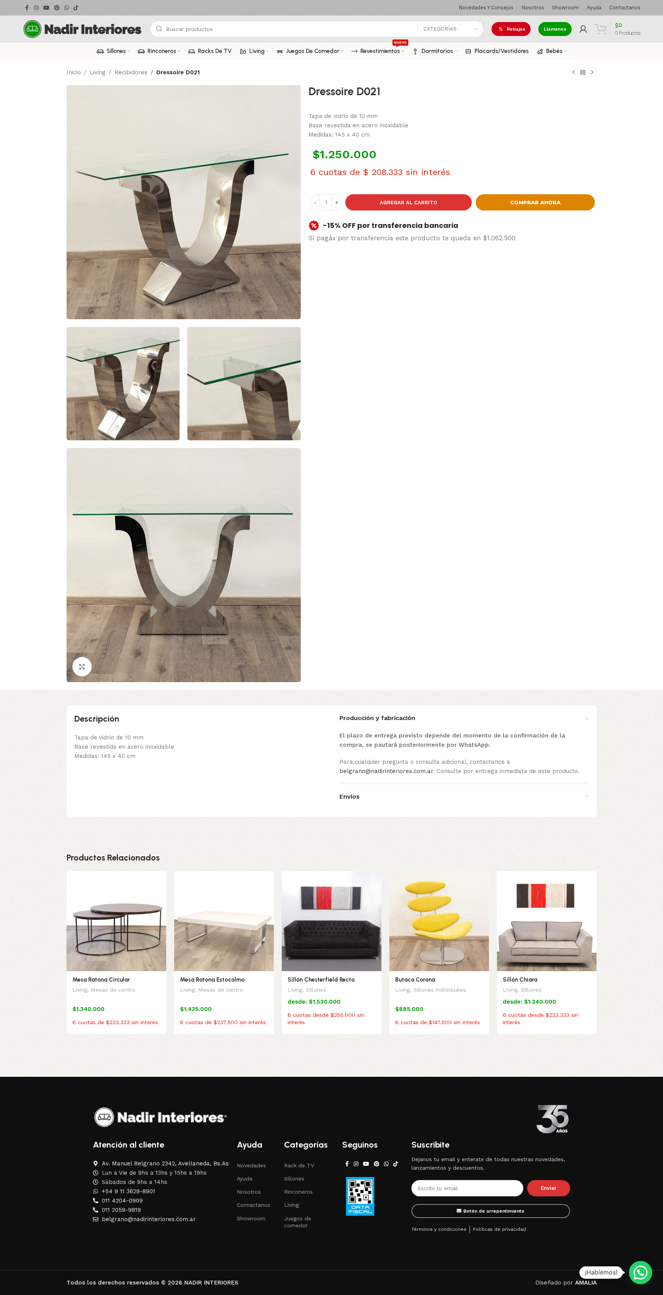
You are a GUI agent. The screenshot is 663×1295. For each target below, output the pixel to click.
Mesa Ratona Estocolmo (212, 979)
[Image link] (160, 1116)
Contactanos (253, 1205)
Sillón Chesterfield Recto (321, 979)
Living (98, 72)
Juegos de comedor (297, 1221)
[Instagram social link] (36, 8)
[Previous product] (573, 72)
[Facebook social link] (27, 8)
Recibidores (131, 72)
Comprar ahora (535, 202)
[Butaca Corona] (439, 921)
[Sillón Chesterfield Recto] (332, 921)
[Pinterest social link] (57, 8)
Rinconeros (298, 1192)
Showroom (251, 1218)
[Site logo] (82, 28)
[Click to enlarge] (82, 666)
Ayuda (244, 1178)
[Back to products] (583, 72)
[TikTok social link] (76, 8)
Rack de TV (299, 1165)
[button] (640, 1272)
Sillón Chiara (520, 979)
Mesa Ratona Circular (101, 979)
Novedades (251, 1165)
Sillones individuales (439, 990)
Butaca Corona (415, 979)
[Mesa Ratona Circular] (116, 921)
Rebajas (516, 29)
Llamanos (555, 29)
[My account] (583, 29)
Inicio (74, 72)
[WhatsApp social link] (66, 8)
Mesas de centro (113, 990)
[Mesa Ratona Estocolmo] (224, 921)
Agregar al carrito (408, 202)
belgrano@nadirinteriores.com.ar (386, 771)
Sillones (316, 990)
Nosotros (249, 1192)
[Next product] (592, 72)
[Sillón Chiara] (547, 921)
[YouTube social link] (46, 8)
